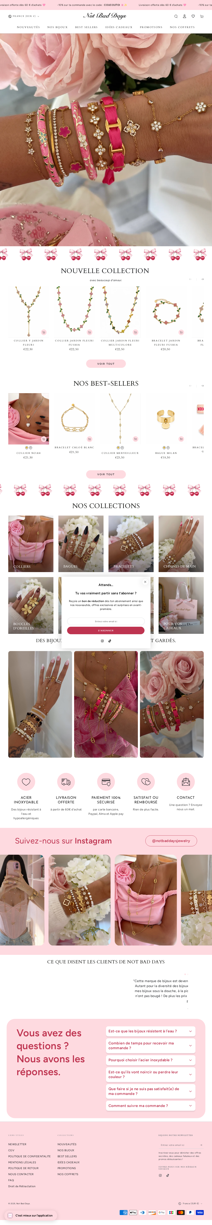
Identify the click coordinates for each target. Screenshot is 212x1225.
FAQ (11, 1175)
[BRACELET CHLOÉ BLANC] (74, 418)
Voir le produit (44, 439)
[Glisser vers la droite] (200, 279)
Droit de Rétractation (21, 1181)
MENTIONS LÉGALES (22, 1157)
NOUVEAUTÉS (67, 1139)
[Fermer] (145, 582)
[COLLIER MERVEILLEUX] (120, 418)
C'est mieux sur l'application (34, 1215)
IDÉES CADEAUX (69, 1157)
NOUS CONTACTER (21, 1169)
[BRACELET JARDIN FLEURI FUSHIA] (166, 312)
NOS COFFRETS (68, 1169)
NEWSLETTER (17, 1139)
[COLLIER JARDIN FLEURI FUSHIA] (74, 311)
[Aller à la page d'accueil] (106, 16)
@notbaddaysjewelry (171, 840)
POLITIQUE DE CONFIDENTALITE (29, 1151)
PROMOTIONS (67, 1163)
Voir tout (106, 363)
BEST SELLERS (67, 1151)
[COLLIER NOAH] (28, 418)
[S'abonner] (202, 1140)
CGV (11, 1145)
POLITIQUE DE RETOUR (23, 1163)
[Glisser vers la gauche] (192, 279)
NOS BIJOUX (66, 1145)
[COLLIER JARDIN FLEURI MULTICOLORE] (120, 311)
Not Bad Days (23, 1198)
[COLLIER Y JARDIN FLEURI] (28, 311)
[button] (176, 16)
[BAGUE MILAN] (166, 418)
